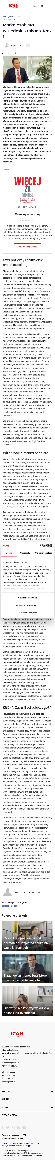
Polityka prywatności (10, 1135)
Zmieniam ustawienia (26, 605)
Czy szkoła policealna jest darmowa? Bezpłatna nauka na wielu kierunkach (26, 943)
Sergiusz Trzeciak (26, 892)
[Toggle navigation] (50, 6)
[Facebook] (3, 1127)
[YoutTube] (24, 1127)
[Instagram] (13, 1127)
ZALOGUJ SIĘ (38, 6)
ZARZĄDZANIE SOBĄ (11, 17)
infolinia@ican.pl (8, 1082)
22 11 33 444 (10, 1072)
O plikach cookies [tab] (43, 553)
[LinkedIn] (18, 1127)
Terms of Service (21, 1146)
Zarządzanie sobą (10, 906)
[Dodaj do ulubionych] (9, 53)
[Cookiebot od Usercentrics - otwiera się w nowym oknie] (40, 545)
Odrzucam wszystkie (27, 613)
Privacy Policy (7, 1146)
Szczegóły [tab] (25, 553)
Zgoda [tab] (9, 553)
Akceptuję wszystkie (27, 598)
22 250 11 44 (10, 1075)
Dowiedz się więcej (27, 246)
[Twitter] (7, 1127)
